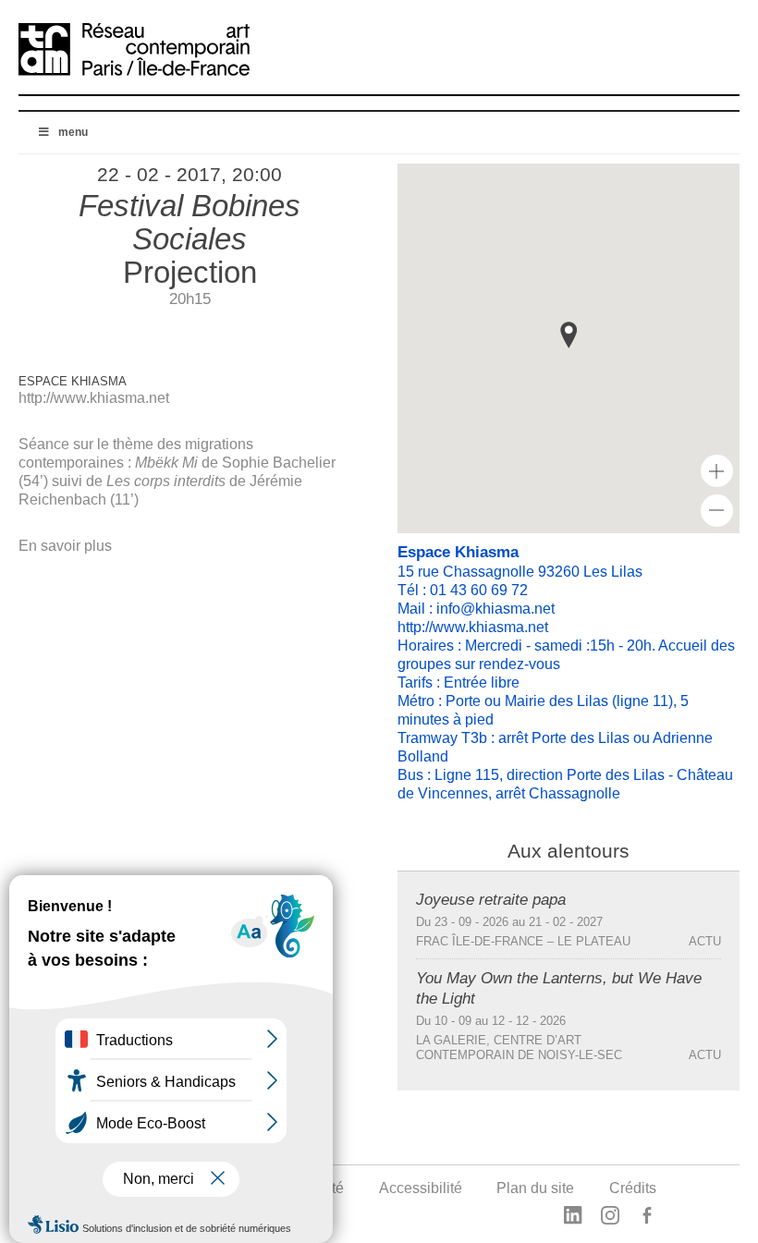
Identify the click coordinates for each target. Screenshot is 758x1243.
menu (73, 132)
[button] (568, 335)
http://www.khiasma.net (93, 398)
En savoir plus (65, 546)
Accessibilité (420, 1188)
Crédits (632, 1188)
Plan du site (535, 1188)
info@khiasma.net (495, 608)
